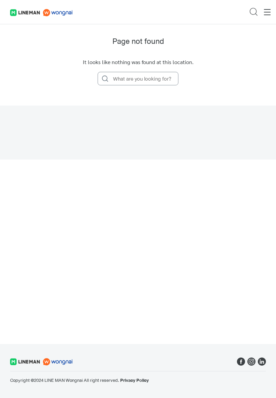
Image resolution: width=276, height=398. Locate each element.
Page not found (138, 41)
